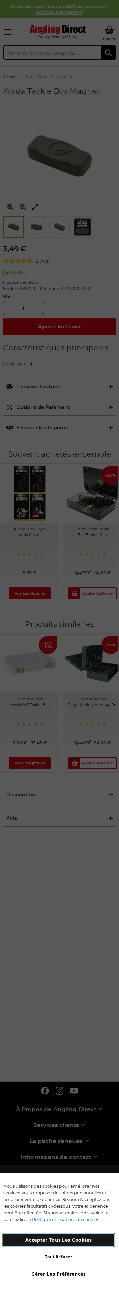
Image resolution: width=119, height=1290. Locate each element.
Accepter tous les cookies (58, 1240)
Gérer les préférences (58, 1274)
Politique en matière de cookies (65, 1219)
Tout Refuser (58, 1257)
